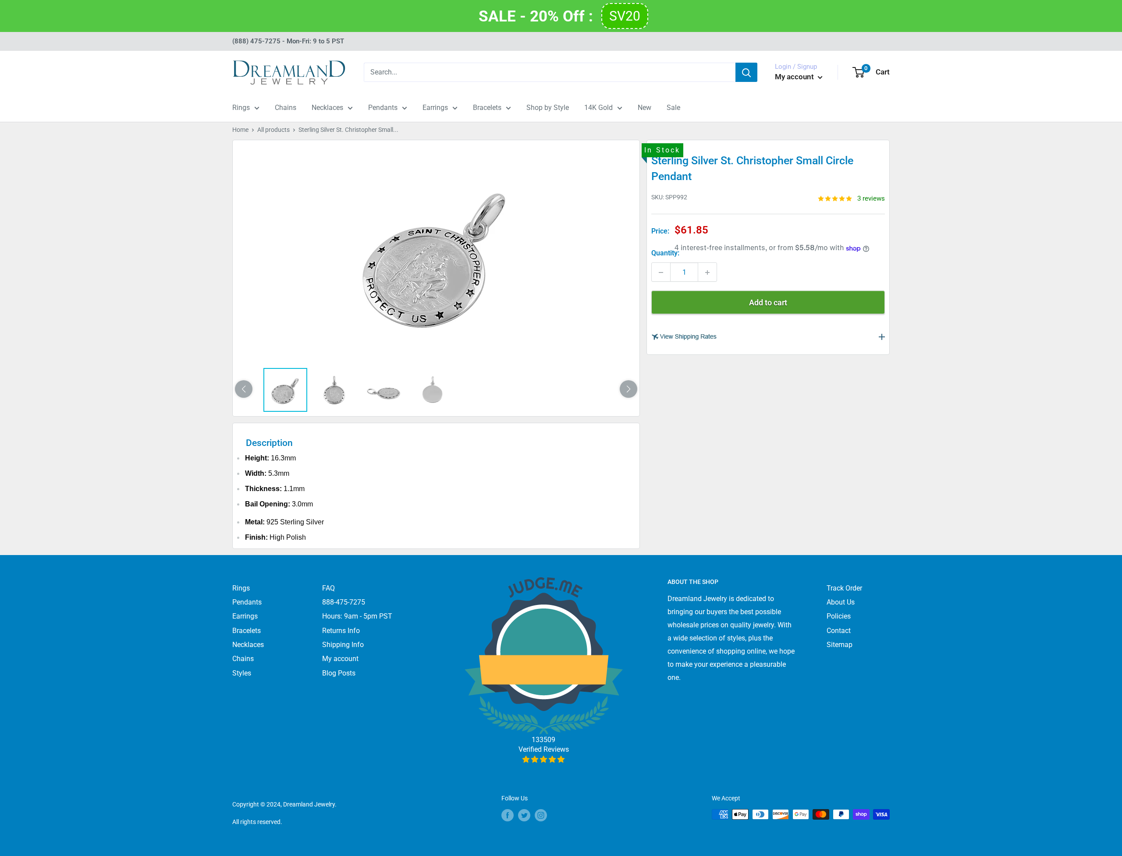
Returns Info (341, 630)
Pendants (383, 107)
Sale (673, 107)
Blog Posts (338, 673)
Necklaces (327, 107)
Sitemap (839, 644)
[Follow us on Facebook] (507, 815)
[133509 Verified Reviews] (544, 759)
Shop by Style (547, 107)
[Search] (746, 72)
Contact (839, 630)
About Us (841, 602)
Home (240, 129)
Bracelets (487, 107)
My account (795, 76)
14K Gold (598, 107)
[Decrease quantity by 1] (661, 272)
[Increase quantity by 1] (707, 272)
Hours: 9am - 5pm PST (357, 616)
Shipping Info (343, 644)
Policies (839, 616)
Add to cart (768, 303)
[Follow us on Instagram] (541, 815)
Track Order (844, 588)
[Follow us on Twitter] (524, 815)
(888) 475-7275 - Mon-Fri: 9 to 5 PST (288, 41)
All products (273, 129)
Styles (241, 673)
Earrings (435, 107)
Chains (285, 107)
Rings (241, 107)
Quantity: (665, 253)
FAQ (328, 588)
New (644, 107)
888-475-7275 (343, 602)
